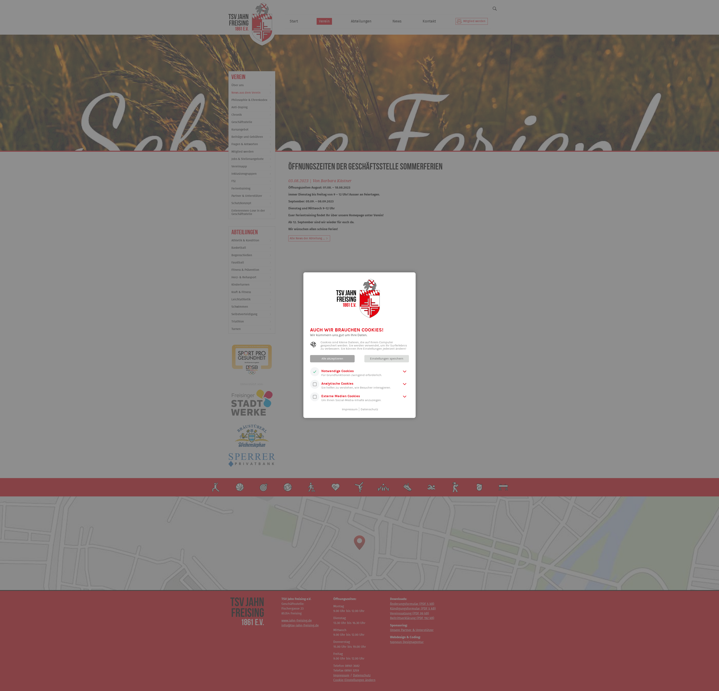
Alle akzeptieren (332, 358)
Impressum (350, 409)
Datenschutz (369, 409)
